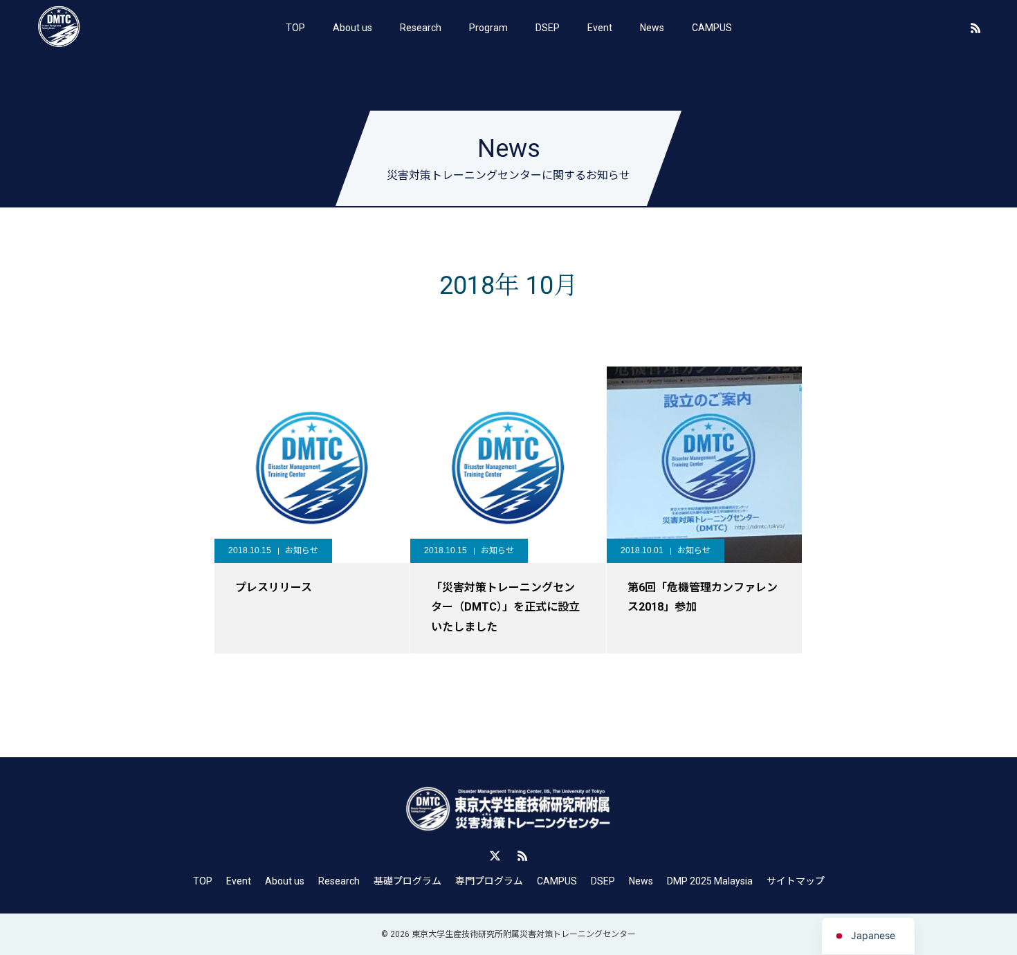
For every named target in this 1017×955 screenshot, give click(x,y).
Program (488, 27)
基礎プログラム (407, 881)
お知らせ (301, 550)
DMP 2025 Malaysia (710, 881)
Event (599, 27)
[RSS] (975, 28)
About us (352, 27)
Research (420, 27)
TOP (295, 27)
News (652, 27)
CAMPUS (712, 27)
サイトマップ (796, 881)
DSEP (547, 27)
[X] (495, 855)
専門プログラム (489, 881)
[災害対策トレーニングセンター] (59, 27)
